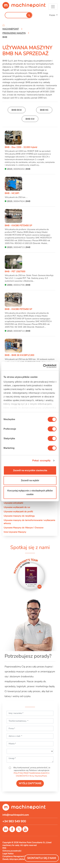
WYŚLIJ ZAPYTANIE (30, 783)
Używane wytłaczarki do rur (17, 507)
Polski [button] (52, 15)
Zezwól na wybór (30, 480)
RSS (4, 848)
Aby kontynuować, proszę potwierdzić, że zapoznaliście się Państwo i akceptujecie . (31, 771)
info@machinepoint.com (15, 815)
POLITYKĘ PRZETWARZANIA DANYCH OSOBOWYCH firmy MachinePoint (31, 774)
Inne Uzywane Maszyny (15, 531)
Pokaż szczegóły (41, 460)
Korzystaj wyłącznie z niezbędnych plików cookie (30, 492)
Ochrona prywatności (11, 850)
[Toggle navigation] (53, 7)
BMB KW (30, 118)
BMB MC (44, 109)
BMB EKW (17, 109)
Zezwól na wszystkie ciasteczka (30, 470)
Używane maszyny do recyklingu (19, 515)
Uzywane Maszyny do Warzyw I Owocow (24, 527)
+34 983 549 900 (14, 821)
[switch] (52, 428)
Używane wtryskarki (13, 502)
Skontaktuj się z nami (41, 858)
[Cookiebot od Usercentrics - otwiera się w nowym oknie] (43, 366)
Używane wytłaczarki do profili (18, 511)
